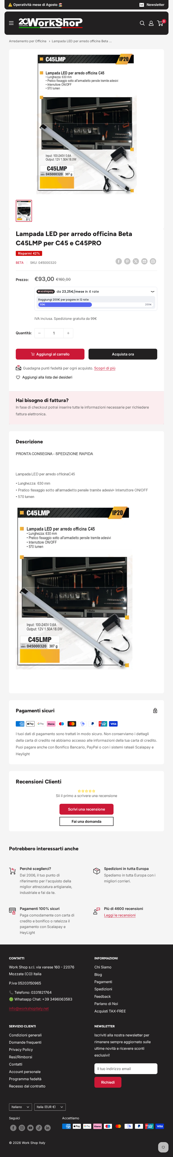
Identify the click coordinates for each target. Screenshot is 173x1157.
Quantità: (24, 333)
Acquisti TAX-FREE (110, 1011)
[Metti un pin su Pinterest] (127, 261)
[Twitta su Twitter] (136, 261)
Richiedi (108, 1082)
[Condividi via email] (144, 261)
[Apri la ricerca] (142, 23)
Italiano (16, 1107)
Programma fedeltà (25, 1079)
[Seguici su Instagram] (22, 1128)
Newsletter (155, 4)
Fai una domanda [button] (86, 821)
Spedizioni (103, 989)
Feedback (102, 996)
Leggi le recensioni (120, 915)
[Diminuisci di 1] (39, 333)
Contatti (15, 1064)
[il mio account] (151, 23)
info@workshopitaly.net (29, 1008)
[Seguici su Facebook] (13, 1128)
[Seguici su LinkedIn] (47, 1128)
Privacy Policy (21, 1049)
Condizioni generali (25, 1035)
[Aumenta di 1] (68, 333)
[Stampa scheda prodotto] (153, 261)
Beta (20, 262)
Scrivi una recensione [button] (86, 809)
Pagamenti (103, 981)
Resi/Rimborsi (20, 1057)
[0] (160, 23)
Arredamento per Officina (28, 41)
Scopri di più (104, 368)
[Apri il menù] (11, 23)
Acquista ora (123, 354)
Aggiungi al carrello (53, 354)
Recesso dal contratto (27, 1086)
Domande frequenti (25, 1042)
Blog (98, 974)
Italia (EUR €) (46, 1107)
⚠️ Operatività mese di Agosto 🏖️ (35, 4)
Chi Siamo (103, 967)
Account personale (25, 1071)
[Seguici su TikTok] (39, 1128)
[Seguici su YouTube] (30, 1128)
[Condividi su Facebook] (119, 261)
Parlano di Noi (106, 1003)
